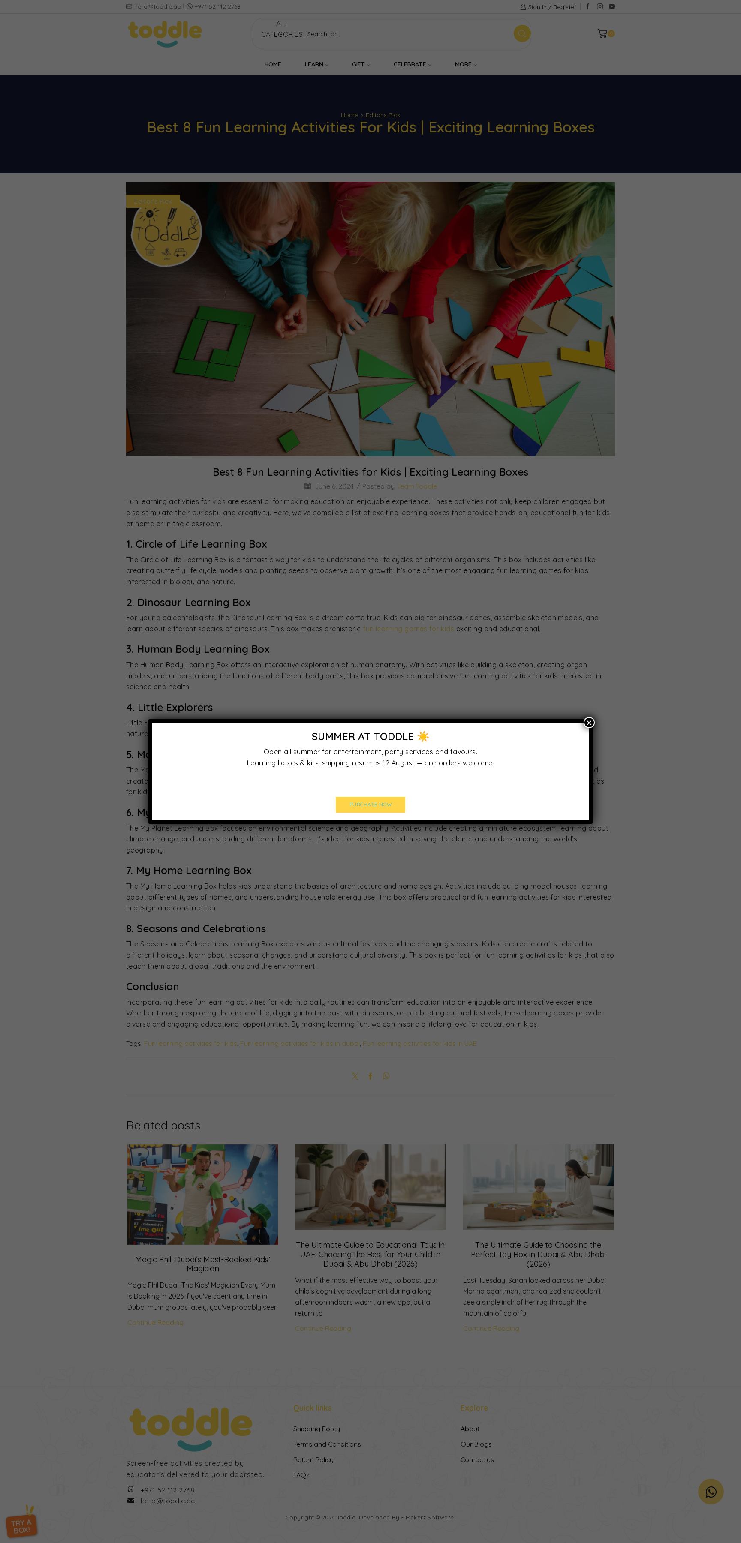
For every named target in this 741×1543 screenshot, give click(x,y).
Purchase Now (370, 804)
